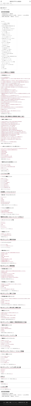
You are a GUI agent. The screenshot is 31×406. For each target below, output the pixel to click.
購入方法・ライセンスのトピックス (7, 35)
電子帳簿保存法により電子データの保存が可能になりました (10, 122)
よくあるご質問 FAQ (26, 394)
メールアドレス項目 (4, 361)
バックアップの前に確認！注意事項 (6, 341)
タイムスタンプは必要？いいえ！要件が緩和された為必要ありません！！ (12, 104)
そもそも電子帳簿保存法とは (5, 77)
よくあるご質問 (3, 68)
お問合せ (11, 3)
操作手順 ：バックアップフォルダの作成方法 (8, 344)
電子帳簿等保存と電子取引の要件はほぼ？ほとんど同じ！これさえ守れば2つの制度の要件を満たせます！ (16, 96)
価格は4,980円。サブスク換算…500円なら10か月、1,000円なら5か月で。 (12, 139)
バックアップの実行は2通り (5, 345)
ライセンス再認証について (5, 362)
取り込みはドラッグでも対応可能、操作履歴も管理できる (9, 149)
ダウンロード (17, 16)
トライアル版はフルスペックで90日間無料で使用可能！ (9, 141)
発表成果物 (7, 3)
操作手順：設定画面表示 (5, 327)
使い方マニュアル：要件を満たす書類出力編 (7, 53)
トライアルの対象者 (4, 181)
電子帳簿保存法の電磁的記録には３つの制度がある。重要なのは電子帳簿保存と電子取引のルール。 (15, 80)
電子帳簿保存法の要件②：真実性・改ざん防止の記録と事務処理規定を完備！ (12, 130)
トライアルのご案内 (4, 31)
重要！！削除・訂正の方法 (5, 256)
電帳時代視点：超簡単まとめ (5, 105)
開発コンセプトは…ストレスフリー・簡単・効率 (8, 126)
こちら (10, 113)
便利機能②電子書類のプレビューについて (7, 261)
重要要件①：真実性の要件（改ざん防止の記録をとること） (10, 100)
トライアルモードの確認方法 (5, 182)
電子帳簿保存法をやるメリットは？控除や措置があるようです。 (10, 95)
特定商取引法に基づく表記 (21, 402)
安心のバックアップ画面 (5, 154)
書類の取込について (5, 45)
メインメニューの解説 (5, 244)
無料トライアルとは (4, 178)
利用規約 (10, 402)
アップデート (3, 225)
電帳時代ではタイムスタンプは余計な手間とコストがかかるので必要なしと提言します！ (14, 131)
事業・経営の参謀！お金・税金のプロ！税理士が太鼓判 (9, 127)
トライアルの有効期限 (5, 183)
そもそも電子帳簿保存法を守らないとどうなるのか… (9, 89)
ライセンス (3, 358)
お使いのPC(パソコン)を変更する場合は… (7, 212)
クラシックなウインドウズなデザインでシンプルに (9, 108)
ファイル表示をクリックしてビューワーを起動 (8, 273)
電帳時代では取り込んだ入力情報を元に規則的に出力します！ (10, 312)
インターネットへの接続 (5, 169)
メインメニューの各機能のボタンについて (7, 245)
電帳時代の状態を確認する (5, 211)
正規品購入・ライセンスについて (5, 34)
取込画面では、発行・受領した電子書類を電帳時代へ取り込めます (11, 252)
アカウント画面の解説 (5, 357)
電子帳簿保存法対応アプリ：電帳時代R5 (7, 13)
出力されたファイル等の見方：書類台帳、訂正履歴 (9, 315)
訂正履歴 (3, 257)
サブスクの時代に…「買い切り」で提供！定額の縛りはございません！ (11, 110)
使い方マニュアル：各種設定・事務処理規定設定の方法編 (8, 56)
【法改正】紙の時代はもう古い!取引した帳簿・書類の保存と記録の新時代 (12, 121)
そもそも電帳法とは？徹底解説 (5, 23)
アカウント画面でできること (5, 356)
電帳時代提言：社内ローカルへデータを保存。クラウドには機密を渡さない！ (12, 136)
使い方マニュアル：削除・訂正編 (5, 50)
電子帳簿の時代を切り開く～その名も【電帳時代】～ (9, 125)
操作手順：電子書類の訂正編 (5, 300)
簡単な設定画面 (4, 153)
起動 (2, 224)
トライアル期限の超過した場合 (6, 187)
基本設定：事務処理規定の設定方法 (6, 328)
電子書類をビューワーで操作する (6, 49)
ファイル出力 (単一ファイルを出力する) (7, 274)
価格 (2, 198)
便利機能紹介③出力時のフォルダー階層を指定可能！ (9, 135)
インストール (3, 223)
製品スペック (3, 140)
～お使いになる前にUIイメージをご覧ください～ (8, 28)
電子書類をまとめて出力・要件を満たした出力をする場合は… (10, 277)
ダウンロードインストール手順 (6, 39)
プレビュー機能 (4, 287)
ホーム (1, 3)
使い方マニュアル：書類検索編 (5, 46)
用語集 (2, 67)
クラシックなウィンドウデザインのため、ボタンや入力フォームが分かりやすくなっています (14, 148)
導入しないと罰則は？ (5, 88)
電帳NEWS (12, 16)
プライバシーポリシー (15, 402)
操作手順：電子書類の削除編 (5, 303)
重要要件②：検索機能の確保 (5, 103)
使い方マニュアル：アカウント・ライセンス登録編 (8, 61)
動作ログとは (3, 316)
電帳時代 (8, 9)
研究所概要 (4, 3)
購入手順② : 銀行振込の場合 (5, 203)
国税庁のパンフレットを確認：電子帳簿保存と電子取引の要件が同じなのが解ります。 (13, 99)
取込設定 (3, 329)
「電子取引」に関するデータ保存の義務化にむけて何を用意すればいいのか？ (12, 85)
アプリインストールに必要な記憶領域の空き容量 (8, 166)
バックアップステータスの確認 (6, 346)
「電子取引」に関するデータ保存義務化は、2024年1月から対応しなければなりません (13, 84)
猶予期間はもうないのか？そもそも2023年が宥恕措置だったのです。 (11, 83)
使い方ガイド (6, 9)
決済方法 (3, 199)
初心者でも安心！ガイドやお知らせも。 (7, 157)
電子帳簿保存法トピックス (6, 24)
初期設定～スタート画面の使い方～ (6, 233)
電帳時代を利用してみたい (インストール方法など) (7, 38)
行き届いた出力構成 (4, 152)
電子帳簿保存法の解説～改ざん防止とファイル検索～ (9, 394)
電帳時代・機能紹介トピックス (6, 27)
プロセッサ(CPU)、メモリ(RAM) (6, 165)
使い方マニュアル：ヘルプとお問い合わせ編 (7, 64)
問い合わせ (3, 370)
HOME (4, 402)
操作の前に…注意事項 (4, 253)
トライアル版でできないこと (5, 186)
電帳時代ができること (5, 109)
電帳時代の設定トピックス (6, 57)
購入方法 (3, 200)
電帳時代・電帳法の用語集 (5, 16)
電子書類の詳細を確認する (5, 285)
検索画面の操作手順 (4, 272)
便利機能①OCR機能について (6, 260)
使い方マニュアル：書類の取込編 (5, 42)
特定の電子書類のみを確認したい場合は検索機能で (9, 317)
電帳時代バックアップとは (5, 340)
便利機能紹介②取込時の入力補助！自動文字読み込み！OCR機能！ (11, 134)
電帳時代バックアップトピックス (7, 60)
